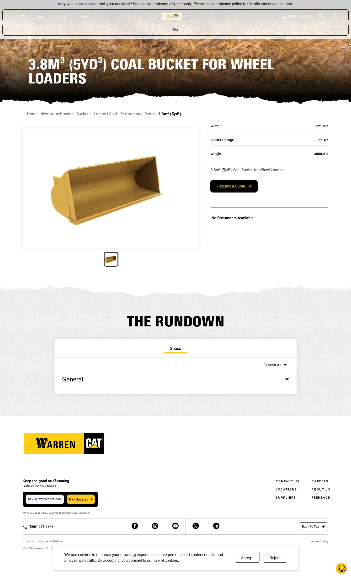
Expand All (272, 365)
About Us (321, 489)
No (175, 29)
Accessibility (319, 541)
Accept (247, 557)
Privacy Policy (32, 541)
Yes (176, 15)
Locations (286, 489)
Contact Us (288, 481)
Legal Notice (53, 541)
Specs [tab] (175, 348)
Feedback (321, 497)
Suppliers (286, 497)
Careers (320, 481)
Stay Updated (78, 499)
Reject (275, 557)
